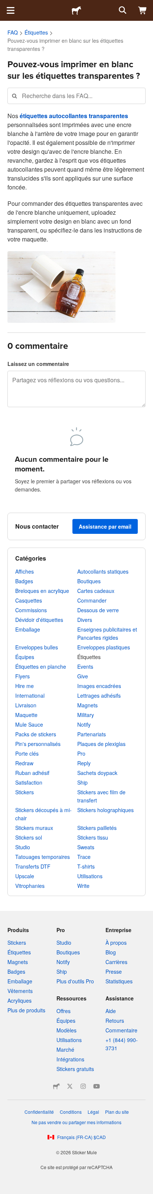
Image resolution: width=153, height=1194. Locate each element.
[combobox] (76, 96)
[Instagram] (83, 1086)
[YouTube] (97, 1086)
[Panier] (142, 10)
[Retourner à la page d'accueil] (76, 10)
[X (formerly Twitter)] (70, 1086)
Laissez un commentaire (38, 363)
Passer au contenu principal (5, 5)
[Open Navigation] (10, 10)
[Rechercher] (121, 10)
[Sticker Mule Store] (56, 1086)
